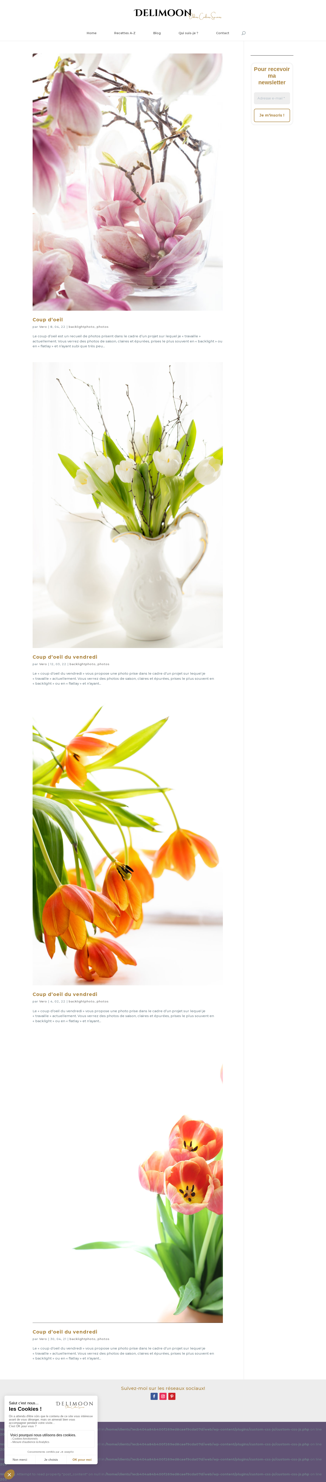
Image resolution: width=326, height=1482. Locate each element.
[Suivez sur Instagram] (163, 1396)
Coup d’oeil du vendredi (65, 657)
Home (91, 33)
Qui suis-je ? (188, 33)
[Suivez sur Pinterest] (171, 1396)
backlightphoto (82, 326)
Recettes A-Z (125, 33)
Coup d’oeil (48, 319)
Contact (222, 33)
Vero (43, 326)
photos (103, 326)
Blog (157, 33)
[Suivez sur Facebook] (154, 1396)
